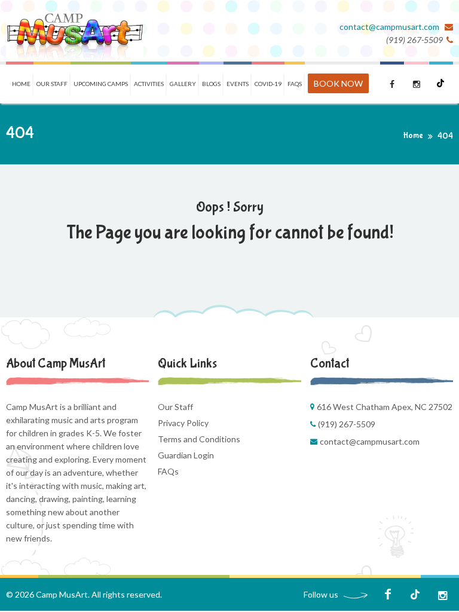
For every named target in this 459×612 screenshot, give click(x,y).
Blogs (211, 83)
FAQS (294, 83)
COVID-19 (268, 83)
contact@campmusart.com (390, 27)
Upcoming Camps (101, 83)
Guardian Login (186, 455)
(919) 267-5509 (346, 424)
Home (21, 83)
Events (238, 83)
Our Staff (52, 83)
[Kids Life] (74, 31)
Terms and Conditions (199, 439)
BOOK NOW (338, 83)
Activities (149, 83)
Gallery (183, 83)
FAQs (168, 471)
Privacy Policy (183, 423)
